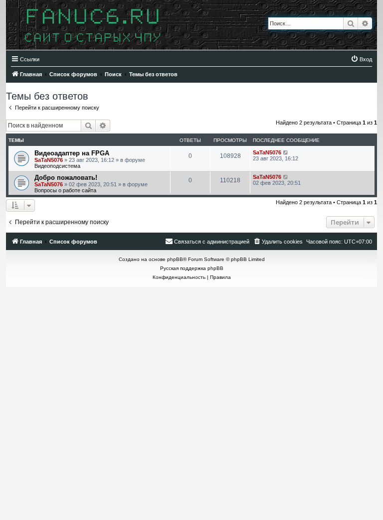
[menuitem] (361, 59)
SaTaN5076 (48, 160)
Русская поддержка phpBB (191, 268)
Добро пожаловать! (65, 177)
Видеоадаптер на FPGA (71, 153)
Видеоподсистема (57, 166)
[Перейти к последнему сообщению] (286, 152)
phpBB (175, 259)
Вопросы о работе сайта (65, 190)
